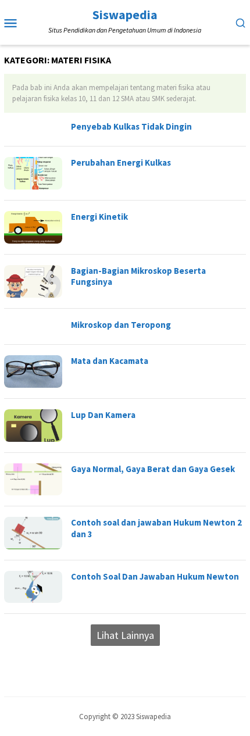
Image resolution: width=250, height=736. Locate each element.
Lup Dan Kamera (103, 414)
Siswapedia (125, 14)
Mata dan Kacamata (109, 360)
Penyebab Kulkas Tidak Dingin (131, 126)
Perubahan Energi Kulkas (121, 162)
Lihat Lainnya (125, 635)
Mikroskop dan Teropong (121, 324)
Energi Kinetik (99, 216)
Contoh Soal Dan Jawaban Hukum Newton (155, 576)
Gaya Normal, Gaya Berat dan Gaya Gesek (153, 468)
